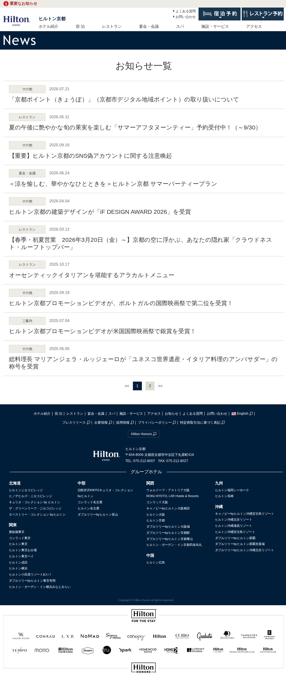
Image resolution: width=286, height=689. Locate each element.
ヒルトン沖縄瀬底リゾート (233, 525)
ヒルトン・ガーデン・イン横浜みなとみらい (40, 586)
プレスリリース (74, 422)
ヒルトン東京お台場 (23, 550)
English (242, 414)
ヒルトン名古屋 (88, 508)
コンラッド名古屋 (90, 502)
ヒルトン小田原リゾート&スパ (30, 574)
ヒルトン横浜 (18, 568)
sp (144, 687)
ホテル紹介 (48, 26)
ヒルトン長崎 (224, 496)
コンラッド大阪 (157, 502)
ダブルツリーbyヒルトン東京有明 (32, 580)
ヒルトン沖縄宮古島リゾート (235, 531)
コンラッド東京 (20, 538)
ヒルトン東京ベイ (21, 556)
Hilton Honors (141, 434)
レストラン (112, 26)
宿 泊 (80, 26)
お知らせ (171, 414)
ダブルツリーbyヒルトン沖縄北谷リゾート (244, 550)
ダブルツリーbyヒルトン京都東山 (169, 538)
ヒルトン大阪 (155, 514)
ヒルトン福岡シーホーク (232, 490)
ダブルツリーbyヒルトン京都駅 (168, 532)
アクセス (254, 26)
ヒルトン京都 (52, 18)
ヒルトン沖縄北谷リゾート (233, 519)
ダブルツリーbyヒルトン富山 (98, 514)
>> (160, 386)
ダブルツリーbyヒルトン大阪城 (168, 526)
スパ (180, 26)
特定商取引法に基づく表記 (200, 422)
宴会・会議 (149, 26)
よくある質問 (186, 11)
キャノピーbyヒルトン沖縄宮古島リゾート (244, 513)
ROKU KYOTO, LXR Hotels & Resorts (172, 496)
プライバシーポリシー (155, 422)
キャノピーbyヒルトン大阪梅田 (168, 508)
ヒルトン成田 (18, 562)
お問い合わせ (186, 16)
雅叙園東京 (16, 531)
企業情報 (101, 422)
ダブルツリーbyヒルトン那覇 (235, 538)
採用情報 (123, 422)
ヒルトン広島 (155, 562)
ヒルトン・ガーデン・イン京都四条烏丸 (174, 544)
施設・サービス (215, 26)
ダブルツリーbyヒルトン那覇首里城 (240, 544)
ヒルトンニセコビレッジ (26, 490)
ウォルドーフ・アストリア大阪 (168, 490)
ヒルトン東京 (18, 544)
